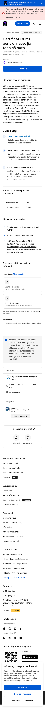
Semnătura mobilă (10, 463)
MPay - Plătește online (12, 554)
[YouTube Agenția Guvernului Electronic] (20, 638)
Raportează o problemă (13, 536)
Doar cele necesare (22, 694)
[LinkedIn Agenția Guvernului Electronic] (15, 638)
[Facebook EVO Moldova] (4, 628)
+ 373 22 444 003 (17, 384)
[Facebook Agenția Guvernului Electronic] (4, 638)
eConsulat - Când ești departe (15, 563)
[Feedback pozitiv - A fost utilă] (16, 437)
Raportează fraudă (13, 17)
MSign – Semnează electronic (15, 559)
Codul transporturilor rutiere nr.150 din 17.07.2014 (23, 228)
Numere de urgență (11, 541)
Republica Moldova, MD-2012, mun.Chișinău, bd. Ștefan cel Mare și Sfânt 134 (17, 603)
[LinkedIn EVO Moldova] (15, 628)
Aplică (21, 69)
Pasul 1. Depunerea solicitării (19, 136)
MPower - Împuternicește (13, 568)
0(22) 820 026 (9, 591)
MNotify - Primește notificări (15, 573)
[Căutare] (34, 23)
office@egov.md (10, 595)
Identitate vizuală (10, 518)
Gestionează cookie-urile (22, 700)
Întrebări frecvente (11, 532)
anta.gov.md (14, 392)
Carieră (6, 610)
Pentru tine (7, 491)
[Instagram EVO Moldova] (9, 628)
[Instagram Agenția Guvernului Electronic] (9, 638)
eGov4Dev (7, 527)
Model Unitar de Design (13, 522)
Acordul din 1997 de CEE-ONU (20, 235)
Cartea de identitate (11, 468)
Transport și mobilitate (13, 33)
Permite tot (22, 687)
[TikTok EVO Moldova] (20, 628)
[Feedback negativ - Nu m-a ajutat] (28, 437)
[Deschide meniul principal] (40, 23)
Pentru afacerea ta (11, 495)
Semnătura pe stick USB (13, 472)
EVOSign (6, 477)
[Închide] (41, 3)
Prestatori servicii (10, 504)
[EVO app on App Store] (30, 657)
